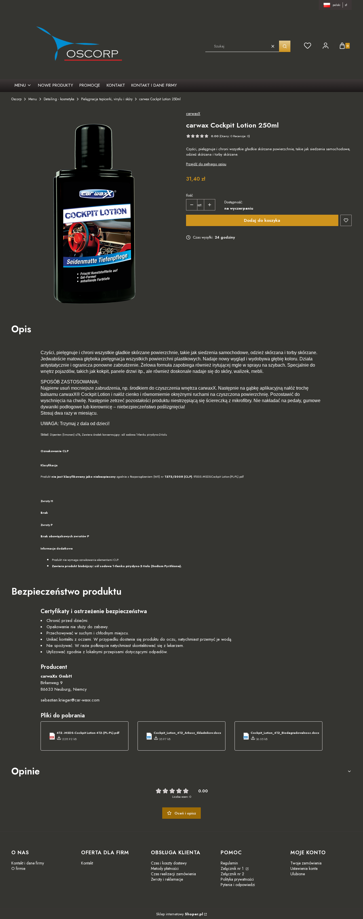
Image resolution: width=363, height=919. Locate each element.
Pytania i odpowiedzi (238, 884)
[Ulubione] (308, 45)
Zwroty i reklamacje (167, 879)
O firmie (18, 868)
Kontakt (87, 863)
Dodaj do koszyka (262, 220)
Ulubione (297, 874)
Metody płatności (165, 868)
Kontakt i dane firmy (27, 863)
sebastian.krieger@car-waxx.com (70, 700)
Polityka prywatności (237, 879)
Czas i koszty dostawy (169, 863)
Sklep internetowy (179, 914)
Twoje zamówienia (306, 863)
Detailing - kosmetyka (59, 99)
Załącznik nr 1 (233, 868)
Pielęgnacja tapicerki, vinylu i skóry (106, 99)
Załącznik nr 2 (232, 874)
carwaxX (193, 113)
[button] (284, 46)
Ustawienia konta (304, 868)
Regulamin (229, 863)
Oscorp (16, 99)
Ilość (189, 195)
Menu (32, 99)
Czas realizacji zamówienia (173, 874)
